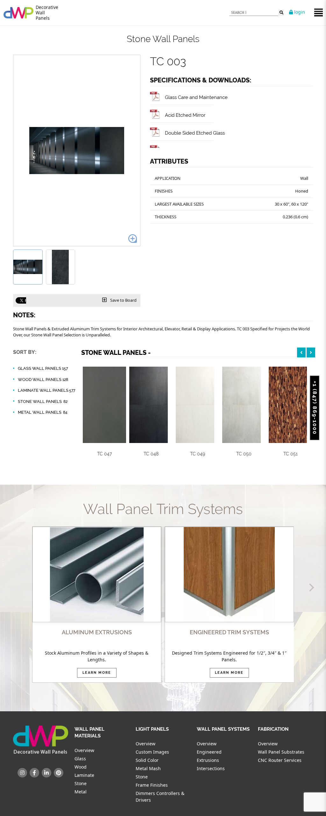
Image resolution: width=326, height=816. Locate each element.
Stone (80, 783)
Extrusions (208, 760)
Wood (80, 767)
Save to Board (123, 300)
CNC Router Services (279, 760)
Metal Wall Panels (42, 412)
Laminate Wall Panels (46, 390)
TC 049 (197, 453)
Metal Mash (148, 768)
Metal (80, 792)
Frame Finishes (152, 785)
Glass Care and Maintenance (196, 97)
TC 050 (244, 453)
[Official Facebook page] (34, 772)
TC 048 (151, 453)
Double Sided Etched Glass (195, 133)
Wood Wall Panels (43, 379)
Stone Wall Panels (42, 401)
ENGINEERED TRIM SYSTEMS (229, 632)
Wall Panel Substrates (281, 752)
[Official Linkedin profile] (46, 772)
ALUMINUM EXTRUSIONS (97, 632)
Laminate (84, 775)
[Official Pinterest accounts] (58, 772)
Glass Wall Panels (43, 368)
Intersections (211, 768)
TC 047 (104, 453)
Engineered (209, 752)
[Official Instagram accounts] (22, 772)
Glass (80, 759)
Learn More (96, 673)
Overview (84, 750)
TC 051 (290, 453)
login (299, 12)
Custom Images (152, 752)
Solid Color (147, 760)
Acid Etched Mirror (185, 115)
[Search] (281, 13)
